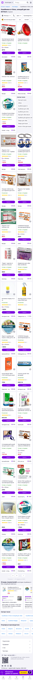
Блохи (3, 620)
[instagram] (8, 666)
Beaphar (10, 628)
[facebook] (5, 666)
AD (20, 19)
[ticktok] (11, 666)
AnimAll (27, 19)
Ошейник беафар (12, 620)
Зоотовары (15, 6)
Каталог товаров (5, 6)
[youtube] (2, 666)
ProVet (3, 628)
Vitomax (10, 633)
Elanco (3, 633)
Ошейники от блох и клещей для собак (12, 615)
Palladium (18, 633)
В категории (8, 2)
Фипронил (23, 620)
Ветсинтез (19, 628)
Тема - (8, 655)
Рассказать (23, 672)
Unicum (26, 633)
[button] (8, 53)
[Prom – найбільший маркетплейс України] (2, 2)
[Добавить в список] (14, 35)
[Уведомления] (30, 2)
